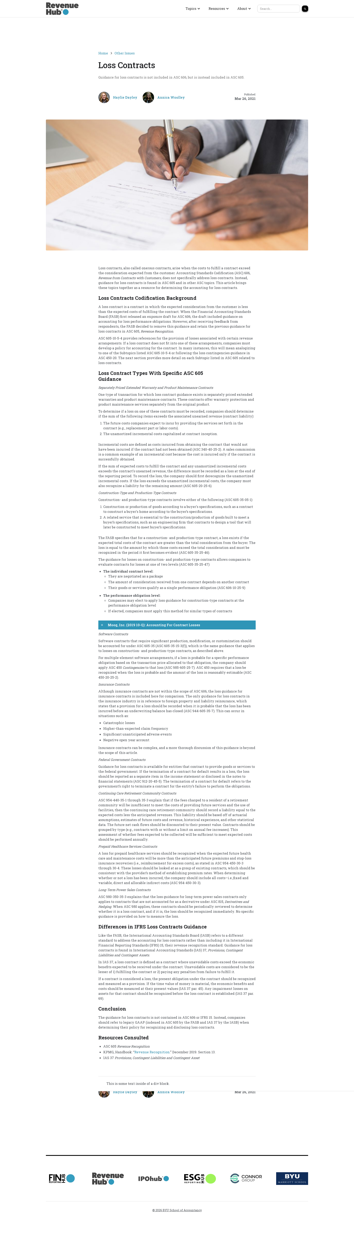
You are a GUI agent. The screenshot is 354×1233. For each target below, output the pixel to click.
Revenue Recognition (152, 1052)
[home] (62, 8)
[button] (193, 8)
